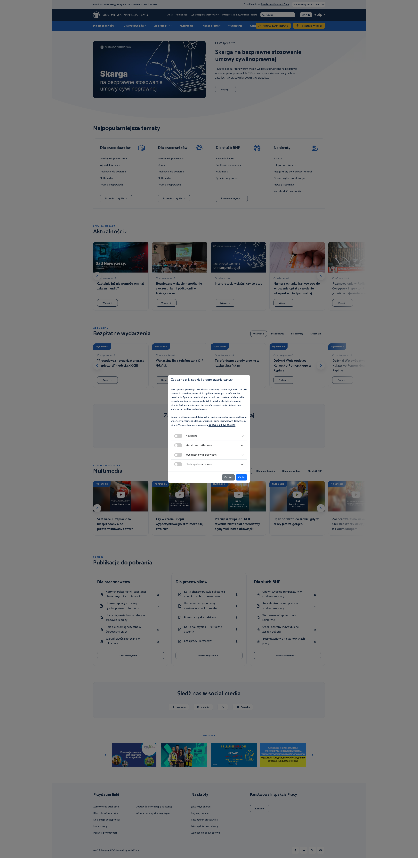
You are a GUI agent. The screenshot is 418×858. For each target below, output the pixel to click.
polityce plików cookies (222, 425)
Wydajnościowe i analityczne (201, 455)
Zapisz (241, 477)
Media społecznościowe (199, 464)
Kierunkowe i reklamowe (199, 445)
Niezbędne (191, 436)
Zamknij (228, 477)
